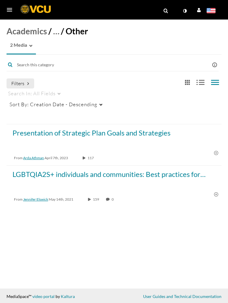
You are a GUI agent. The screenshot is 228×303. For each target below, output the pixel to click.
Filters (17, 83)
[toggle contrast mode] (184, 11)
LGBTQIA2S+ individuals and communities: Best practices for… (108, 174)
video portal (43, 296)
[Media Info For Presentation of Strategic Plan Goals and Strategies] (216, 153)
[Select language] (212, 11)
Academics (27, 31)
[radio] (187, 82)
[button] (11, 10)
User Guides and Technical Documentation (182, 296)
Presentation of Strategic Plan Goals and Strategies (91, 133)
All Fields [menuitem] (32, 93)
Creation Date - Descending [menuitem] (53, 104)
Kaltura (68, 296)
